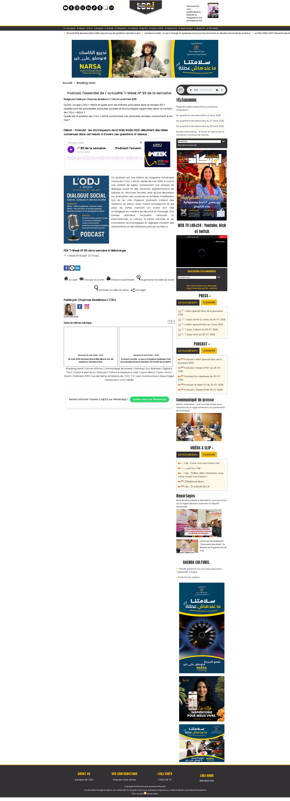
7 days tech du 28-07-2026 (200, 331)
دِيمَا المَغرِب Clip (192, 464)
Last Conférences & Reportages (155, 376)
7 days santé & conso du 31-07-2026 (205, 316)
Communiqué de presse (118, 368)
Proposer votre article (124, 776)
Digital (99, 28)
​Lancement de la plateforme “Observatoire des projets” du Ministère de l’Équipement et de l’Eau (213, 542)
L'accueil (70, 28)
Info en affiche (93, 368)
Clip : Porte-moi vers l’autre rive (201, 459)
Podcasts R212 (81, 376)
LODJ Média (127, 380)
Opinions (171, 28)
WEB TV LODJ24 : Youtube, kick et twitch (202, 228)
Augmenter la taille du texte (157, 279)
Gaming (139, 368)
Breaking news (86, 83)
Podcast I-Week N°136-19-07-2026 (203, 386)
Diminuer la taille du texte (113, 290)
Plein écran (220, 238)
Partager (140, 290)
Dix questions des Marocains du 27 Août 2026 (200, 120)
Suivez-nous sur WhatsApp (149, 399)
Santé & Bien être (84, 372)
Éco (90, 28)
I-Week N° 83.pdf (77, 255)
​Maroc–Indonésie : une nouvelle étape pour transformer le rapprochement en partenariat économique (200, 404)
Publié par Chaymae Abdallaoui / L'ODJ (96, 99)
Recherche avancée (187, 145)
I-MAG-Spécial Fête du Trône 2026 (204, 321)
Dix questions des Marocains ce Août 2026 (198, 115)
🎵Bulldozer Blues (194, 478)
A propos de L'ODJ (84, 776)
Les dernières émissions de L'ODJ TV (113, 376)
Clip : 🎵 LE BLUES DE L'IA (196, 483)
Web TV (200, 28)
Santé (109, 28)
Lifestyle (121, 28)
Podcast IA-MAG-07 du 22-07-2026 (203, 381)
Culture (133, 28)
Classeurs (209, 299)
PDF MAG (213, 28)
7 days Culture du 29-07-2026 (201, 326)
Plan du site (137, 790)
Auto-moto (157, 28)
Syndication (152, 790)
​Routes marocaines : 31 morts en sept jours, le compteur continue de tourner (200, 133)
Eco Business (153, 368)
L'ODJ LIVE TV (165, 776)
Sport (144, 28)
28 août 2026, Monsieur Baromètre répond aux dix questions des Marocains (79, 33)
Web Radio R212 (207, 777)
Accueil (67, 83)
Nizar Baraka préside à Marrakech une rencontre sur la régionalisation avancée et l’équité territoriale (201, 500)
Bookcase (112, 380)
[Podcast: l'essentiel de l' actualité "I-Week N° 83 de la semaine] (86, 177)
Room (67, 376)
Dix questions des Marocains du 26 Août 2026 (200, 126)
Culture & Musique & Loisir (123, 372)
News (81, 28)
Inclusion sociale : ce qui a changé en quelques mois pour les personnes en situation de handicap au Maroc (173, 33)
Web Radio (186, 28)
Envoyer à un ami (93, 279)
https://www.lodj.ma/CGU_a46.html (202, 285)
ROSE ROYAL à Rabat (189, 574)
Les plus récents (187, 299)
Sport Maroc (147, 372)
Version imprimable (122, 279)
